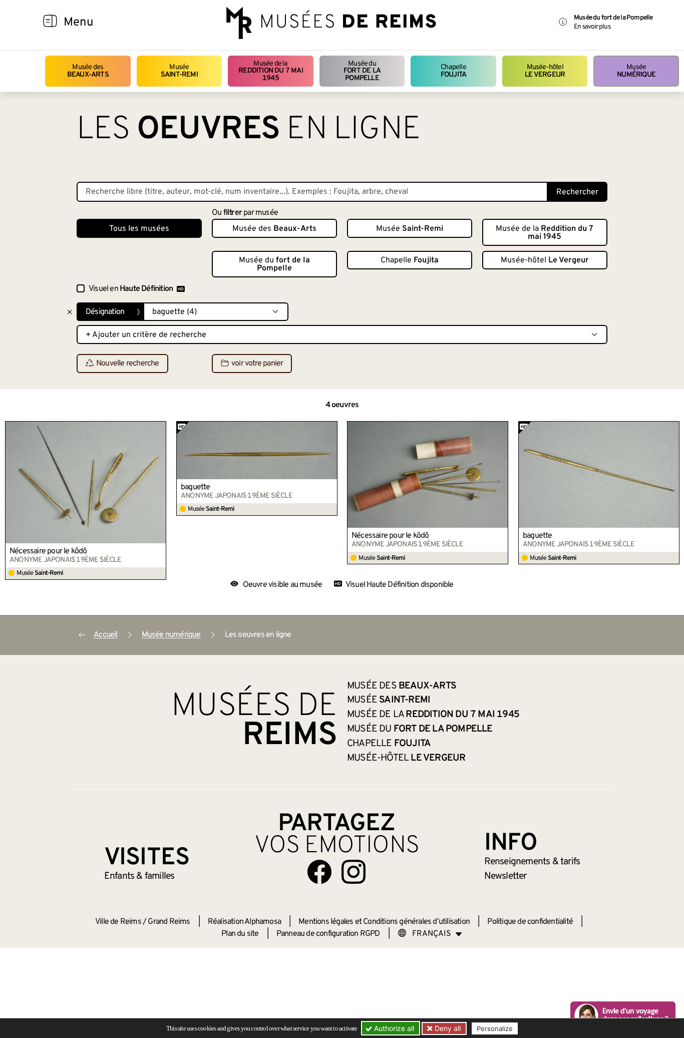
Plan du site (239, 934)
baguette (195, 487)
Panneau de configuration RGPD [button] (328, 934)
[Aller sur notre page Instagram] (353, 872)
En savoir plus (592, 27)
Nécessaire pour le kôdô (48, 551)
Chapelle (453, 71)
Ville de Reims (118, 922)
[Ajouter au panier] (159, 429)
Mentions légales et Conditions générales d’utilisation (384, 922)
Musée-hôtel (545, 71)
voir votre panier (257, 364)
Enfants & (139, 876)
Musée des (88, 71)
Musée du (362, 71)
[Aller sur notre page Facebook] (319, 872)
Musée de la (270, 71)
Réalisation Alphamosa (244, 922)
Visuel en (131, 289)
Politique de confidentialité (530, 922)
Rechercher (577, 192)
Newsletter (505, 876)
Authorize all (393, 1028)
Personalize (495, 1028)
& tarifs (532, 862)
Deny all (447, 1028)
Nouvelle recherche (127, 364)
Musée (179, 71)
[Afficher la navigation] (50, 22)
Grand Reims (169, 922)
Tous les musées (139, 229)
